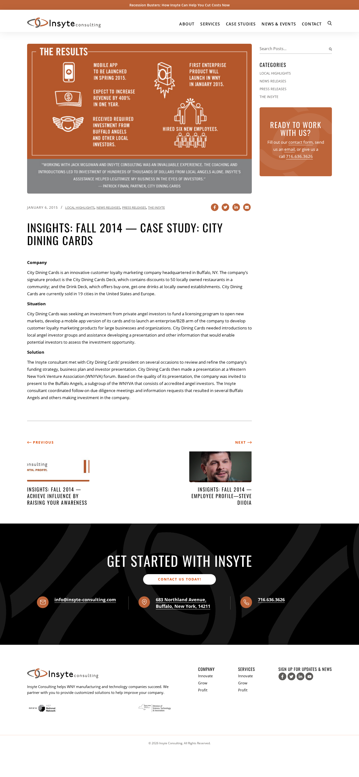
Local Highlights (80, 207)
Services (210, 24)
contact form (300, 142)
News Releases (108, 207)
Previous (43, 442)
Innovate (205, 675)
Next (241, 442)
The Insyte (156, 207)
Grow (202, 682)
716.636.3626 (299, 156)
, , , (183, 603)
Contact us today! (179, 579)
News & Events (279, 24)
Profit (202, 690)
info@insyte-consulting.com (85, 599)
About (186, 24)
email (289, 149)
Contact (312, 24)
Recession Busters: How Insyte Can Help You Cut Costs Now (179, 5)
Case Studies (241, 24)
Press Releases (134, 207)
